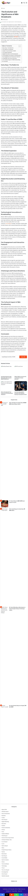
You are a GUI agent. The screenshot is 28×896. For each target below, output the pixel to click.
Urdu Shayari (4, 873)
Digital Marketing (5, 821)
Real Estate (4, 853)
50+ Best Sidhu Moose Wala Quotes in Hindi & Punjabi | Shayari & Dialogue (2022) (17, 609)
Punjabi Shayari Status (6, 849)
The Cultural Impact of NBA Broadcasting (11, 59)
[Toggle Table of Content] (19, 46)
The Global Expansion (7, 52)
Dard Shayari (4, 819)
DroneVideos (8, 223)
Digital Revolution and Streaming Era (10, 53)
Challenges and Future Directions (10, 58)
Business (4, 815)
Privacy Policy (14, 891)
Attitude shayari (5, 811)
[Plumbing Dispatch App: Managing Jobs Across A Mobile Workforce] (7, 370)
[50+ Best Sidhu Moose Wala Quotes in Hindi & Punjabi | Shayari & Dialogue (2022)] (4, 655)
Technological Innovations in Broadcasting (12, 55)
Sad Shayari (4, 855)
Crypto (3, 817)
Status (3, 861)
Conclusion (5, 61)
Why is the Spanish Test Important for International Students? (7, 393)
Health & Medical (5, 833)
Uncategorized (5, 871)
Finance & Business (6, 827)
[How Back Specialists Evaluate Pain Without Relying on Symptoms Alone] (21, 386)
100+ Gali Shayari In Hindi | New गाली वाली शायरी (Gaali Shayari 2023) (17, 403)
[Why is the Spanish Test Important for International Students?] (7, 386)
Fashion (3, 825)
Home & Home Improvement (8, 837)
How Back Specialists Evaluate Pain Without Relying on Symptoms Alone (21, 393)
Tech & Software (5, 863)
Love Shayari (4, 841)
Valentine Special (5, 875)
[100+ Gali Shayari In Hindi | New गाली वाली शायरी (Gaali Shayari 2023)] (4, 450)
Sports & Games (5, 859)
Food (3, 831)
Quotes (3, 851)
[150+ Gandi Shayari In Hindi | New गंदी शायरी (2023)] (4, 557)
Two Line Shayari (5, 869)
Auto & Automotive (6, 813)
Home (3, 8)
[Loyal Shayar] (6, 2)
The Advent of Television (8, 49)
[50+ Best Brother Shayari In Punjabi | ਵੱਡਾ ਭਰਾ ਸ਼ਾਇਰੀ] (4, 753)
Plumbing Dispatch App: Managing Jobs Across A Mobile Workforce (6, 378)
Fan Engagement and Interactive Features (11, 56)
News (3, 847)
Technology (4, 865)
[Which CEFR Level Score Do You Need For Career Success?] (21, 370)
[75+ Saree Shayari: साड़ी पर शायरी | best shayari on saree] (4, 503)
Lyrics (3, 843)
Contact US (8, 891)
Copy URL (23, 356)
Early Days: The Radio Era (8, 47)
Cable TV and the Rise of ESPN (9, 50)
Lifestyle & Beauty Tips (7, 839)
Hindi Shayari (4, 835)
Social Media (4, 857)
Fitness (3, 829)
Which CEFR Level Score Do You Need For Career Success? (20, 378)
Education (4, 823)
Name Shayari (5, 845)
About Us (20, 891)
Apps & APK (4, 809)
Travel (3, 867)
